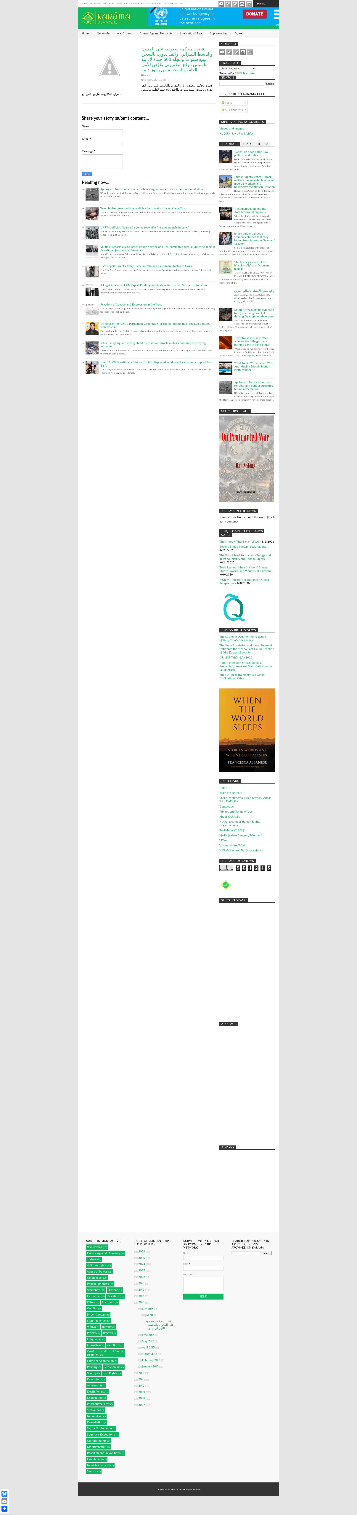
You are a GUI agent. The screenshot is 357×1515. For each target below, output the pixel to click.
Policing (92, 1367)
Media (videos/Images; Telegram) (240, 835)
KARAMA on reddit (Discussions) (241, 850)
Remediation (95, 1422)
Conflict (92, 1308)
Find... (182, 4)
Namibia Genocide (99, 1465)
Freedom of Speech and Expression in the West (131, 304)
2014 (141, 1296)
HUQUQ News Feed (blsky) (236, 133)
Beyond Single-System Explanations (242, 546)
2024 (142, 1264)
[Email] (4, 1501)
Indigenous (94, 1339)
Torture (92, 1259)
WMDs (91, 1327)
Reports (108, 1333)
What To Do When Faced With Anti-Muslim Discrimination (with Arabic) (253, 367)
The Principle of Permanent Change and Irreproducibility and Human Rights (245, 557)
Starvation (93, 1290)
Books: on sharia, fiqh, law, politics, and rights (251, 153)
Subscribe (235, 4)
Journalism (94, 1345)
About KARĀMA (170, 4)
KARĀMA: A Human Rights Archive (183, 1489)
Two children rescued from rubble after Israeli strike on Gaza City (142, 208)
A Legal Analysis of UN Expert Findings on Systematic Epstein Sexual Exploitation (153, 285)
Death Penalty (96, 1391)
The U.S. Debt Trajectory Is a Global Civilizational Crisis (242, 676)
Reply (146, 75)
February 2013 (151, 1360)
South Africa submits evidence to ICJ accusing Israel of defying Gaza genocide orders (254, 313)
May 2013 (148, 1341)
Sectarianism (112, 1367)
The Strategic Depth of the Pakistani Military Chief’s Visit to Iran (242, 638)
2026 (142, 1251)
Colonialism (94, 1277)
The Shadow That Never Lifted (239, 541)
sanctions (113, 1345)
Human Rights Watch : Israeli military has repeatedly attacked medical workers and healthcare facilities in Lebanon (254, 182)
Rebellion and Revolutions (104, 1453)
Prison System (96, 1314)
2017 (141, 1289)
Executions (94, 1379)
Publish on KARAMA (232, 830)
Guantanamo (95, 1459)
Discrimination (96, 1447)
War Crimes (124, 33)
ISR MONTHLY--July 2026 (235, 657)
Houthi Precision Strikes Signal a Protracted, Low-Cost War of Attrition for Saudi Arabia (245, 666)
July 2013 (148, 1309)
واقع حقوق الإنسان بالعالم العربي (254, 291)
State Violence (96, 1320)
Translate (249, 73)
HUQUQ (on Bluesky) (228, 4)
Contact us (226, 806)
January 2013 (150, 1366)
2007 (142, 1405)
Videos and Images (231, 128)
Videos (221, 4)
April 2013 (148, 1347)
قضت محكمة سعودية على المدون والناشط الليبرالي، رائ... (159, 1325)
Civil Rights (109, 1373)
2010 (141, 1385)
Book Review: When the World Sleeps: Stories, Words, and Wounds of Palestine (245, 569)
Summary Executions (101, 1434)
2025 (142, 1258)
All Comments (233, 110)
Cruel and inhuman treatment (105, 1353)
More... (239, 33)
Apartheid (108, 1302)
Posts (228, 102)
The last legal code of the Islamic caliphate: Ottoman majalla (251, 266)
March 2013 (150, 1354)
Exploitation (95, 1397)
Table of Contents (230, 793)
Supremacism (219, 33)
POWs (91, 1302)
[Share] (4, 1508)
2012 (141, 1373)
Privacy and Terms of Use (102, 4)
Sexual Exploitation (99, 1428)
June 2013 (148, 1335)
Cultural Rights (97, 1440)
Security (92, 1471)
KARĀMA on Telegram (249, 4)
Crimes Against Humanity (156, 33)
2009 (142, 1392)
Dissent (113, 1290)
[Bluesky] (4, 1494)
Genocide (103, 33)
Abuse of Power (97, 1271)
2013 (141, 1302)
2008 (142, 1398)
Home (84, 4)
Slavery (92, 1373)
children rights (96, 1265)
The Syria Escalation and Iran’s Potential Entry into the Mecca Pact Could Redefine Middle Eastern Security (246, 649)
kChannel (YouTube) (232, 845)
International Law (191, 33)
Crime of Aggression (100, 1361)
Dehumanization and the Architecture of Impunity (250, 210)
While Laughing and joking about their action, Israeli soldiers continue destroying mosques (153, 344)
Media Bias (94, 1410)
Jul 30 (150, 1315)
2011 (141, 1379)
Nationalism (94, 1416)
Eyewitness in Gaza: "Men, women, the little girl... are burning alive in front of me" (252, 341)
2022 (142, 1277)
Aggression (94, 1385)
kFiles (223, 840)
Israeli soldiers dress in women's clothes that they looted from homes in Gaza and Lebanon (254, 238)
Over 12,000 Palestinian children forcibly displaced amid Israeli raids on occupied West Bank (156, 364)
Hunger (107, 1327)
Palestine (113, 1296)
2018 (141, 1283)
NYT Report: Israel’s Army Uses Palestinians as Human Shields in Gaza (146, 266)
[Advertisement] (247, 960)
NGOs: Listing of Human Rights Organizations (139, 4)
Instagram (242, 4)
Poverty (92, 1333)
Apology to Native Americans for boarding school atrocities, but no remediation (151, 189)
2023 (142, 1270)
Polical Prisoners (98, 1284)
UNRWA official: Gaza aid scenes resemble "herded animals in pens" (144, 227)
